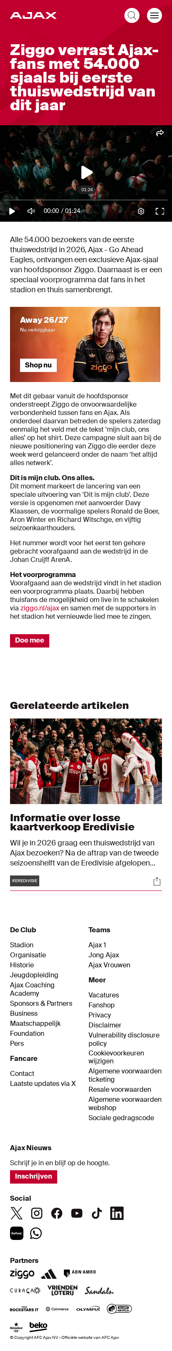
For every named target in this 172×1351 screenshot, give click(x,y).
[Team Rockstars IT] (24, 1310)
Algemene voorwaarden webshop (125, 1103)
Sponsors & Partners (41, 1003)
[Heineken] (16, 1328)
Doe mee (29, 640)
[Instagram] (36, 1213)
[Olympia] (88, 1310)
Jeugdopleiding (34, 975)
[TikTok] (97, 1213)
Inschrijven (33, 1176)
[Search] (131, 15)
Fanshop (102, 1005)
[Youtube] (76, 1213)
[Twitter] (16, 1213)
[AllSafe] (119, 1310)
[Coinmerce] (57, 1310)
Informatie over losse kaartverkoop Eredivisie (72, 822)
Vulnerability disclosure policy (124, 1039)
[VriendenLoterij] (62, 1291)
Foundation (27, 1034)
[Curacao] (25, 1291)
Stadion (21, 945)
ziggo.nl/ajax (40, 608)
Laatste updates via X (43, 1084)
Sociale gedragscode (121, 1118)
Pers (17, 1044)
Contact (22, 1074)
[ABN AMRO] (79, 1274)
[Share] (157, 881)
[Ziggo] (22, 1274)
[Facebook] (56, 1213)
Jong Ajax (104, 955)
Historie (22, 965)
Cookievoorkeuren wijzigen (116, 1057)
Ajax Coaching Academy (32, 989)
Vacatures (104, 995)
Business (24, 1013)
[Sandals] (99, 1291)
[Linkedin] (117, 1213)
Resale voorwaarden (120, 1089)
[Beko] (39, 1328)
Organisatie (28, 955)
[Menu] (154, 15)
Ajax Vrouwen (109, 965)
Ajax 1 (97, 945)
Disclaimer (105, 1025)
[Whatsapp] (36, 1233)
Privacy (100, 1015)
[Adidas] (49, 1274)
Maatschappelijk (35, 1024)
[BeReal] (16, 1233)
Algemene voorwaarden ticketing (125, 1075)
